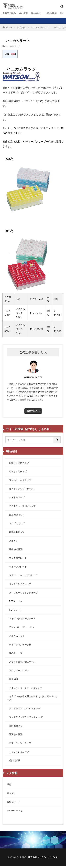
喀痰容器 (12, 679)
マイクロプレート (17, 558)
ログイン (11, 793)
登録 (9, 784)
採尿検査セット (16, 514)
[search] (57, 439)
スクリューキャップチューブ (22, 592)
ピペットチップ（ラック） (21, 488)
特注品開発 (50, 13)
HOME (9, 27)
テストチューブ (16, 497)
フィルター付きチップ (19, 480)
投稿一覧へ (32, 410)
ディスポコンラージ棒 (19, 644)
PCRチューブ (14, 601)
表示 (13, 54)
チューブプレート (17, 566)
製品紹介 (35, 13)
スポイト (12, 540)
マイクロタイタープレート (21, 618)
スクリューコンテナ (18, 670)
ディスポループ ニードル (20, 627)
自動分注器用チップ (18, 462)
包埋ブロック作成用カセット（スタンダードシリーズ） (32, 698)
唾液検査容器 (14, 734)
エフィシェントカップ (19, 743)
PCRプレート (14, 609)
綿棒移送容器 (14, 549)
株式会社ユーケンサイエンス (43, 857)
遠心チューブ (14, 653)
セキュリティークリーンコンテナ (24, 687)
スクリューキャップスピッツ (22, 575)
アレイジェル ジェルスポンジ (23, 708)
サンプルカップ (16, 523)
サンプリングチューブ (19, 584)
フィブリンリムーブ (18, 751)
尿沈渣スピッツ (16, 532)
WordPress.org (14, 810)
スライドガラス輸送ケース (21, 661)
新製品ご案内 (9, 13)
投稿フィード (13, 801)
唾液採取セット (16, 725)
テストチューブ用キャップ (21, 506)
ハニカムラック (39, 27)
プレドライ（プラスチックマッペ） (25, 717)
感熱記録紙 (13, 760)
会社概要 (23, 13)
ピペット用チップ (17, 471)
